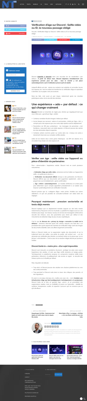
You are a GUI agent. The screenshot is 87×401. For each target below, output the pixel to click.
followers (22, 25)
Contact (27, 377)
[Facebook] (66, 4)
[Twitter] (68, 4)
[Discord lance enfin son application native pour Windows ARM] (40, 349)
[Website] (45, 327)
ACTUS (22, 4)
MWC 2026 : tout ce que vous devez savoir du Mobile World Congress (32, 387)
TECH (46, 4)
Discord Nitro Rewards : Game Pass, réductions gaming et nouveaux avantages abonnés (74, 357)
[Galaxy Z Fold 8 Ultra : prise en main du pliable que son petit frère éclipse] (7, 108)
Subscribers (22, 33)
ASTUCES (58, 4)
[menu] (83, 4)
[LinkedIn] (58, 327)
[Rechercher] (79, 4)
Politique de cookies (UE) (31, 392)
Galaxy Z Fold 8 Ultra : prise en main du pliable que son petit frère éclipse (19, 110)
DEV (51, 4)
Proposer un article (30, 396)
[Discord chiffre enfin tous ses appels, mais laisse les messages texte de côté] (57, 349)
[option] (40, 352)
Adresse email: (14, 71)
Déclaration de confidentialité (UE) (30, 381)
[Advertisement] (43, 12)
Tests (14, 105)
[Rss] (75, 4)
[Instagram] (70, 4)
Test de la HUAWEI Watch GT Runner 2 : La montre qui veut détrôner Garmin (19, 142)
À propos (27, 373)
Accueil (34, 31)
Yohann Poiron (48, 36)
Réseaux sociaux (37, 21)
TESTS (29, 4)
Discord (69, 36)
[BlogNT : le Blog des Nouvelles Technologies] (9, 4)
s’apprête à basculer (44, 76)
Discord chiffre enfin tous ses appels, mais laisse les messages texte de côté (56, 357)
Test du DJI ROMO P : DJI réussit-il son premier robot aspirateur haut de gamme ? (19, 151)
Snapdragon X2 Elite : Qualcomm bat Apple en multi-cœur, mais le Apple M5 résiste (43, 315)
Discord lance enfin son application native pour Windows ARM (37, 357)
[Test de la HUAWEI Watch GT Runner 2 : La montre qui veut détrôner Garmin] (7, 140)
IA (41, 4)
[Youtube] (73, 4)
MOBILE (35, 4)
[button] (83, 398)
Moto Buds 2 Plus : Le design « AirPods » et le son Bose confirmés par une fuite (71, 315)
